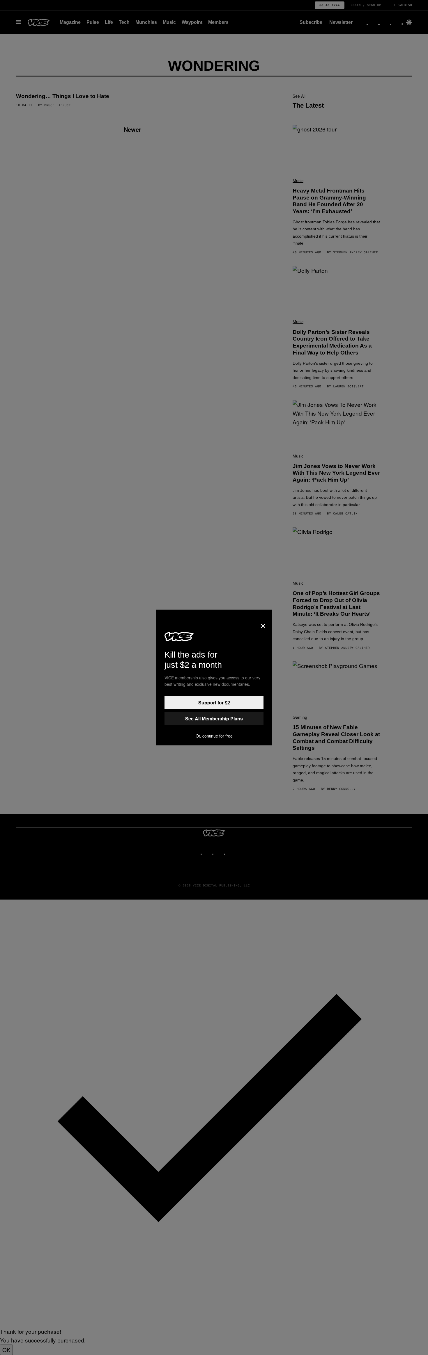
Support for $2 (214, 702)
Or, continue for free (214, 736)
